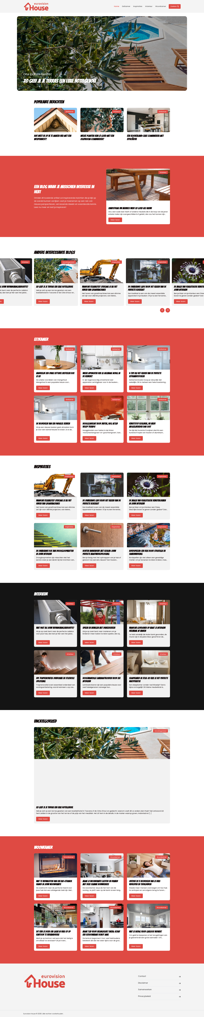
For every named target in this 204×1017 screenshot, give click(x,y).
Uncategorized (68, 262)
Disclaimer (143, 983)
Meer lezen (115, 219)
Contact (142, 976)
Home (116, 6)
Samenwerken (145, 989)
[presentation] (162, 310)
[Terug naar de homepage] (36, 6)
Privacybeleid (144, 996)
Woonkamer (160, 6)
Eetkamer (126, 6)
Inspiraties (137, 6)
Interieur (148, 6)
